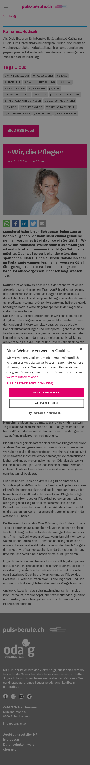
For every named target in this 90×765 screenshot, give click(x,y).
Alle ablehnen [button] (46, 403)
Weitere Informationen (22, 377)
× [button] (80, 349)
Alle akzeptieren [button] (46, 393)
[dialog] (45, 382)
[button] (45, 383)
